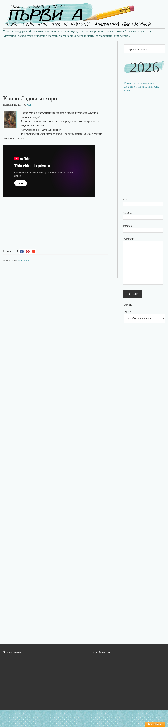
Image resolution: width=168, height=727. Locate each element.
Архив (128, 311)
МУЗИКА (23, 260)
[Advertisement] (58, 64)
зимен (36, 125)
